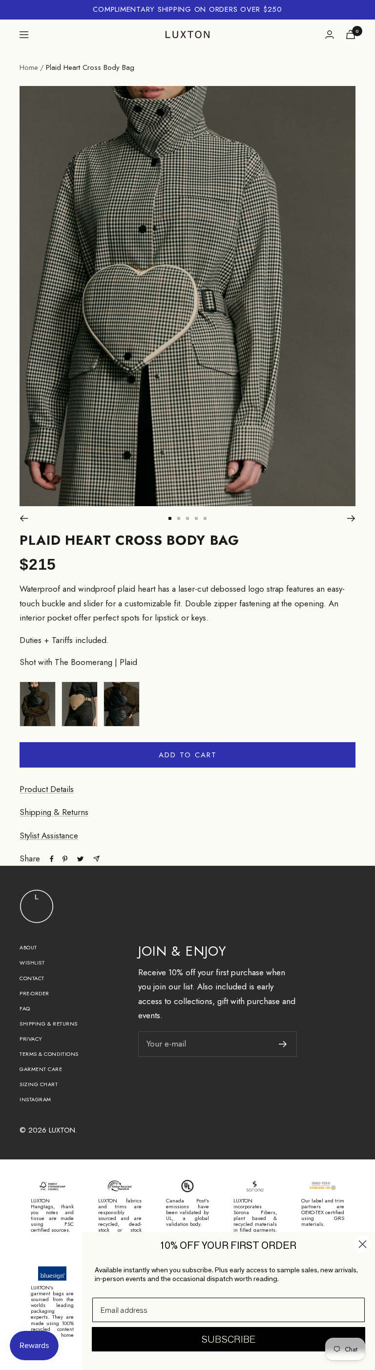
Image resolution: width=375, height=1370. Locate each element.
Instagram (35, 1099)
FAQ (25, 1008)
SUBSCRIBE (228, 1339)
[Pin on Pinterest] (64, 859)
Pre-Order (34, 993)
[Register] (283, 1044)
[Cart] (350, 34)
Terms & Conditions (49, 1054)
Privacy (31, 1039)
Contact (32, 978)
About (28, 947)
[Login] (329, 34)
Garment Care (41, 1069)
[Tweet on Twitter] (80, 859)
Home (29, 67)
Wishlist (32, 962)
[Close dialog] (362, 1244)
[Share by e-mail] (96, 859)
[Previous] (24, 518)
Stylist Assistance (49, 835)
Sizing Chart (39, 1084)
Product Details (47, 789)
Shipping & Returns (54, 812)
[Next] (351, 518)
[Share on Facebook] (52, 859)
